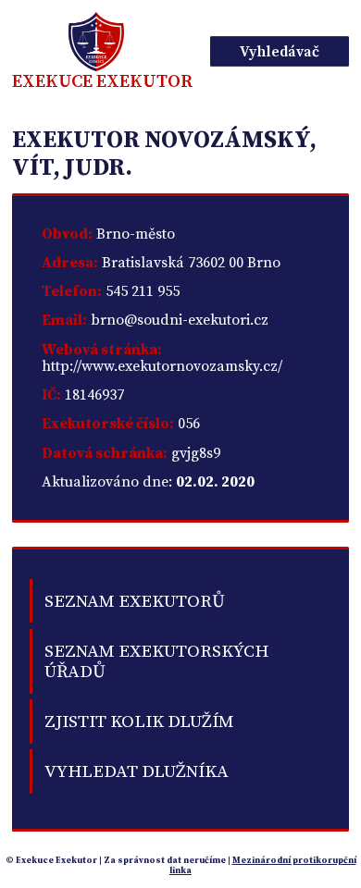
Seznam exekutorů (134, 601)
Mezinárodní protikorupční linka (262, 865)
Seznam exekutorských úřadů (156, 661)
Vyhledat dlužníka (136, 771)
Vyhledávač (279, 52)
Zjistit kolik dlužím (139, 721)
